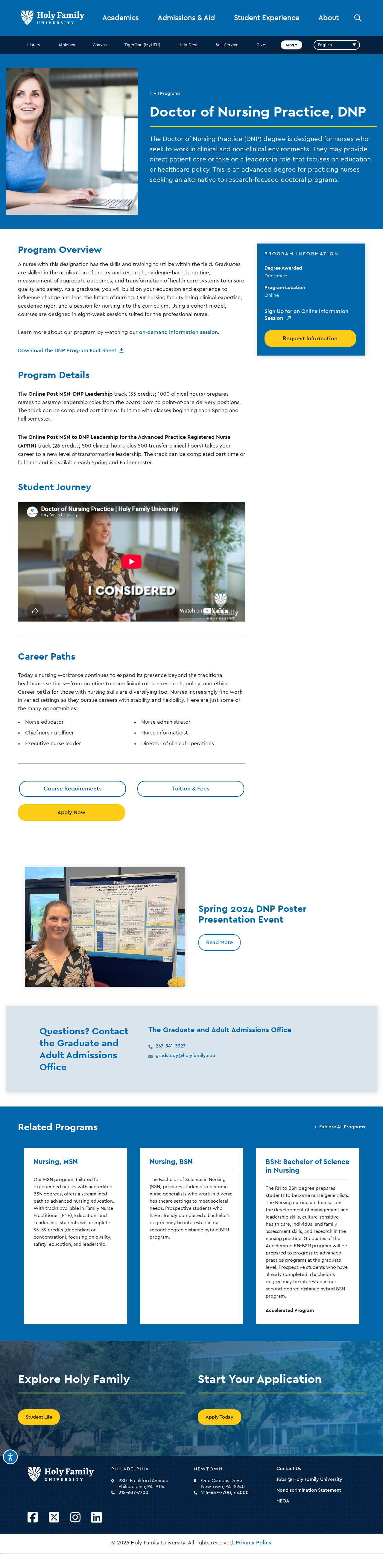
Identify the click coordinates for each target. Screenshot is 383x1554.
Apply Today (219, 1417)
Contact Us (288, 1468)
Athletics (66, 45)
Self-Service (227, 45)
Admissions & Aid (186, 18)
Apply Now (71, 812)
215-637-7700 (133, 1492)
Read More (219, 942)
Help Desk (188, 45)
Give (260, 45)
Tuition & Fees (190, 789)
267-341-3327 (171, 1046)
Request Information (310, 338)
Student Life (39, 1417)
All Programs (166, 93)
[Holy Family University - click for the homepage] (68, 1474)
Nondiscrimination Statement (308, 1490)
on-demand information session (178, 332)
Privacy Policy (254, 1542)
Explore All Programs (342, 1126)
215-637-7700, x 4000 (225, 1492)
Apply (291, 45)
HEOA (282, 1501)
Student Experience (267, 18)
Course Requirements (73, 789)
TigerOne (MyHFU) (142, 45)
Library (33, 45)
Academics (120, 18)
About (328, 18)
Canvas (100, 45)
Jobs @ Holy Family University (309, 1479)
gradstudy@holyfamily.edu (185, 1055)
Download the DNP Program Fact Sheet (67, 350)
